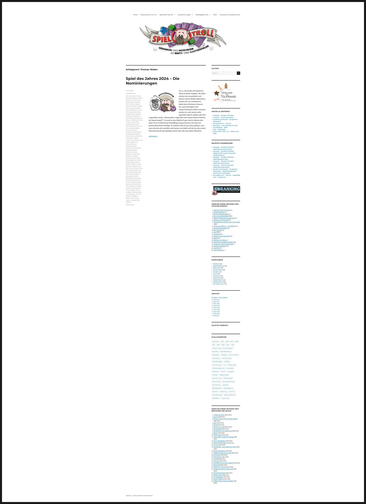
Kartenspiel (230, 368)
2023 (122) (216, 305)
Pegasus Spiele (135, 162)
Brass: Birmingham (219, 441)
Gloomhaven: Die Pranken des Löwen (225, 447)
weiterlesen (153, 136)
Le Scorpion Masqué (132, 138)
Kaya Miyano (137, 132)
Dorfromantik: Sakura (220, 228)
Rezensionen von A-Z (148, 15)
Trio (136, 194)
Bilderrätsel (216, 268)
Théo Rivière (137, 184)
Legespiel (231, 371)
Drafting (227, 361)
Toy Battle (217, 234)
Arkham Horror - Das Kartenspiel (222, 348)
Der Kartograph (218, 477)
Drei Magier (137, 118)
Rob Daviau (129, 168)
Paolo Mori (133, 160)
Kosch (128, 136)
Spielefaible (129, 178)
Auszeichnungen (184, 15)
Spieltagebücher (202, 15)
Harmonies (129, 130)
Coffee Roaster (225, 163)
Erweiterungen (217, 270)
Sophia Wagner (134, 174)
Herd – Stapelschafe (219, 129)
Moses (128, 160)
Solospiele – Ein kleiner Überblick (223, 115)
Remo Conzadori (131, 166)
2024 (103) (216, 303)
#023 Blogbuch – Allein (220, 127)
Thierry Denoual (131, 186)
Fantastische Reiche (220, 473)
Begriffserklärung (218, 266)
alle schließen (223, 297)
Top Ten (216, 248)
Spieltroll (215, 391)
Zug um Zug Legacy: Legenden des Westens (133, 200)
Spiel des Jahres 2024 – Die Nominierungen (152, 81)
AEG (130, 96)
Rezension (216, 276)
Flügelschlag (232, 365)
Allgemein (216, 264)
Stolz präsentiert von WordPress (143, 495)
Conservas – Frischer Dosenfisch (223, 117)
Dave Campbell (135, 108)
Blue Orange (136, 102)
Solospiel (225, 385)
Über (215, 15)
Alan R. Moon (137, 96)
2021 (213, 345)
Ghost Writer (135, 122)
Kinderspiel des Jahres (133, 134)
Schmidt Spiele (133, 170)
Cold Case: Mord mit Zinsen (222, 210)
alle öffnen (215, 297)
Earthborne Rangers (220, 246)
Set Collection (216, 385)
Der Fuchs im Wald (219, 427)
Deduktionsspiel (217, 361)
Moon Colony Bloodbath (221, 216)
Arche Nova (217, 455)
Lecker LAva (129, 140)
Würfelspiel (215, 398)
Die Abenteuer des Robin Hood (223, 431)
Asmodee (215, 351)
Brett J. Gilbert (130, 104)
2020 (236, 341)
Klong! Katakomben (220, 451)
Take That (232, 391)
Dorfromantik (218, 429)
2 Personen (215, 341)
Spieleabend (216, 278)
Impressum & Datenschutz (230, 15)
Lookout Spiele (130, 142)
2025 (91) (216, 301)
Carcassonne (216, 358)
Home (135, 15)
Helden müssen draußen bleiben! (224, 481)
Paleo (215, 423)
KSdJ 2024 (139, 136)
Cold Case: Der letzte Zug (221, 220)
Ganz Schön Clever (226, 149)
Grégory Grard (130, 124)
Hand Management (218, 368)
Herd (215, 232)
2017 (222, 341)
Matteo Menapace (131, 150)
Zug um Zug (225, 398)
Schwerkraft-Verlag (228, 381)
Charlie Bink (132, 106)
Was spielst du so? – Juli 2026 (222, 123)
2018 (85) (216, 315)
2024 (127, 96)
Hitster (216, 433)
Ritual (138, 166)
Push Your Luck (217, 378)
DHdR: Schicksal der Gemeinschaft (224, 218)
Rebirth (216, 238)
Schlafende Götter (219, 212)
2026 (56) (216, 299)
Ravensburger (228, 378)
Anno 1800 (217, 461)
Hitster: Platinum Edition (221, 214)
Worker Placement (230, 395)
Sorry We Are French (132, 176)
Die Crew (139, 110)
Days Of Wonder (131, 110)
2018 (227, 341)
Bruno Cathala (233, 355)
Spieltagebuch (228, 388)
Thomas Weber (130, 190)
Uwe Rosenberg (217, 395)
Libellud (136, 140)
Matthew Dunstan (131, 152)
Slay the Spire (218, 435)
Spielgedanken (130, 93)
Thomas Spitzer (135, 188)
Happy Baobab (134, 128)
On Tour (216, 445)
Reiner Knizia (216, 381)
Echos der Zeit (218, 230)
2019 (231, 341)
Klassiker (216, 272)
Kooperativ (215, 371)
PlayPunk (129, 164)
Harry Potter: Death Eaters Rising (224, 437)
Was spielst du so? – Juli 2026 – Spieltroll (225, 175)
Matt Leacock (136, 148)
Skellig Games (133, 172)
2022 (218, 345)
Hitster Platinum (219, 479)
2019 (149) (216, 313)
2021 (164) (216, 309)
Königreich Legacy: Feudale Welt (223, 469)
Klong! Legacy (218, 475)
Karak (215, 425)
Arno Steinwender (131, 98)
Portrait (215, 274)
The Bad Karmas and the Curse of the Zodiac (227, 222)
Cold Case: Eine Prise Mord (222, 236)
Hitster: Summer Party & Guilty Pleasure (226, 419)
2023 (223, 345)
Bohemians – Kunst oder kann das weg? (225, 125)
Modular (215, 375)
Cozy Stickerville (218, 250)
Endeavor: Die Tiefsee (220, 240)
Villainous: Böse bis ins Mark (222, 453)
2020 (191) (216, 311)
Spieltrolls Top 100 (166, 15)
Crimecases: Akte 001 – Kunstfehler (224, 226)
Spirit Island (224, 159)
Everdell (216, 459)
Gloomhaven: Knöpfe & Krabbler (223, 242)
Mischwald (136, 158)
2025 (232, 345)
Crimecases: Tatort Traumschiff (223, 244)
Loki (141, 140)
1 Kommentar (130, 205)
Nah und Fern (218, 457)
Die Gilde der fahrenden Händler (223, 463)
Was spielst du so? (218, 284)
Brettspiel (224, 355)
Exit (225, 365)
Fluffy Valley (134, 120)
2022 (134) (216, 307)
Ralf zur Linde (136, 164)
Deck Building (226, 358)
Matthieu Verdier (131, 154)
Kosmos (132, 136)
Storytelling (223, 391)
